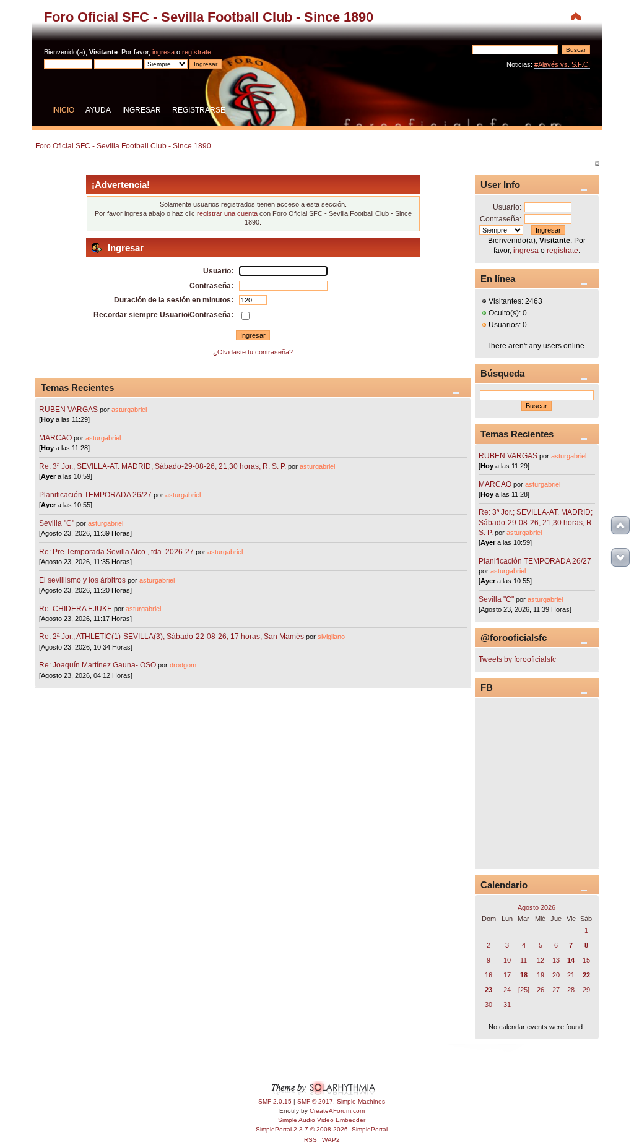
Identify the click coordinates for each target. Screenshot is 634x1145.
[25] (523, 989)
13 (556, 960)
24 (507, 989)
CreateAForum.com (337, 1110)
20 (556, 975)
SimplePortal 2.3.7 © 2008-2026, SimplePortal (322, 1129)
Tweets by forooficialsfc (517, 659)
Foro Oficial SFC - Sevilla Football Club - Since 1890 (208, 17)
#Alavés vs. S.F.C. (562, 64)
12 (540, 960)
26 (540, 989)
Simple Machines (361, 1101)
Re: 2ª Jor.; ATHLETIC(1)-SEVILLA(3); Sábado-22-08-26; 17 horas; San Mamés (171, 636)
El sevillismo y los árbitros (82, 580)
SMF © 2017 (315, 1101)
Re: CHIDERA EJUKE (75, 608)
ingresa (163, 52)
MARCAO (55, 438)
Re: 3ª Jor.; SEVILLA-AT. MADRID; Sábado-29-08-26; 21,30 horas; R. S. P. (162, 466)
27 (556, 989)
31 (507, 1004)
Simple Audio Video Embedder (321, 1120)
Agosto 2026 (536, 907)
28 (571, 989)
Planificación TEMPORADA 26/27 (95, 495)
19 (540, 975)
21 (571, 975)
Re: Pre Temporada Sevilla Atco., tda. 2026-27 (116, 551)
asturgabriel (129, 409)
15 (586, 960)
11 (523, 960)
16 (488, 975)
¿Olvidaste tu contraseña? (253, 352)
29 (586, 989)
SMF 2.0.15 (275, 1101)
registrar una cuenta (227, 213)
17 (507, 975)
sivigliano (331, 636)
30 (488, 1004)
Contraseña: (500, 219)
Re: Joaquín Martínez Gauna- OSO (97, 665)
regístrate (196, 52)
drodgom (183, 665)
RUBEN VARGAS (68, 409)
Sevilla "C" (57, 523)
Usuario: (507, 207)
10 (507, 960)
